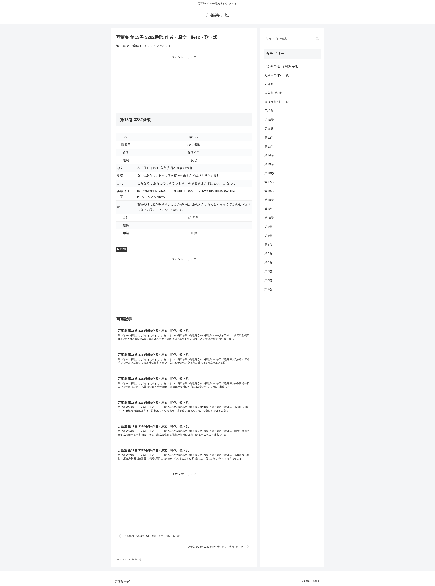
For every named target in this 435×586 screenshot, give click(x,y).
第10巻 (269, 120)
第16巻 (269, 173)
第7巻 (268, 271)
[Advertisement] (149, 83)
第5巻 (268, 253)
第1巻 (268, 209)
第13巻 (123, 249)
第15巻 (269, 164)
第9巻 (268, 289)
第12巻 (269, 137)
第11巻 (269, 128)
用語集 (269, 111)
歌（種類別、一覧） (278, 102)
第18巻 (269, 191)
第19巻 (269, 200)
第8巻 (268, 280)
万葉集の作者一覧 (276, 75)
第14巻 (269, 155)
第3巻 (268, 235)
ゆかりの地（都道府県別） (282, 66)
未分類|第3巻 (273, 93)
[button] (317, 39)
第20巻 (269, 218)
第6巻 (268, 262)
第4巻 (268, 244)
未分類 (269, 84)
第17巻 (269, 182)
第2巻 (268, 226)
